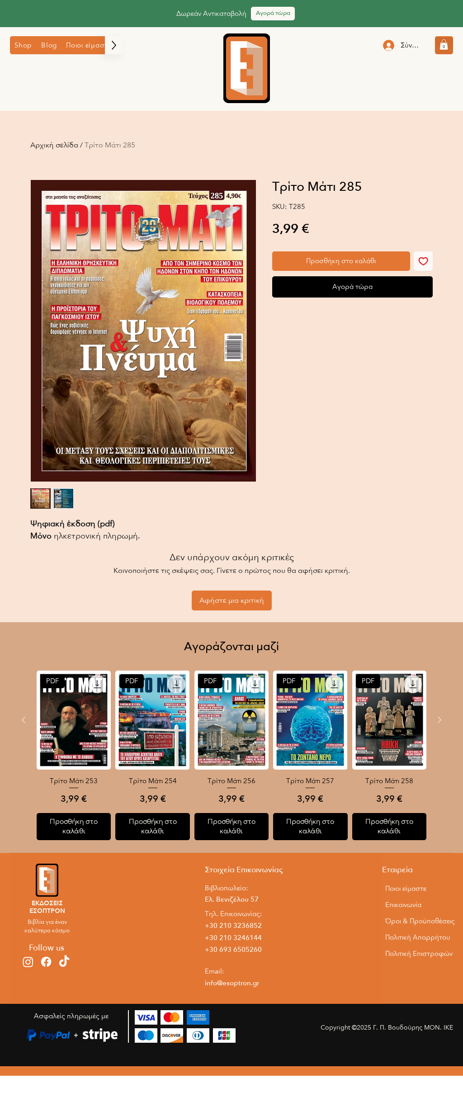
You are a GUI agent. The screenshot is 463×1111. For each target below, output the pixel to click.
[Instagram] (28, 962)
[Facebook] (46, 962)
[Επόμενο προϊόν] (439, 719)
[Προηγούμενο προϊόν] (23, 719)
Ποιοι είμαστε (405, 888)
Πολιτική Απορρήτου (417, 937)
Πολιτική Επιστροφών (418, 953)
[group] (231, 755)
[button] (23, 45)
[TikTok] (64, 962)
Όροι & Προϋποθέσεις (418, 921)
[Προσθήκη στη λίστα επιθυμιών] (423, 261)
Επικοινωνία (403, 904)
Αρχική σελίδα (54, 145)
